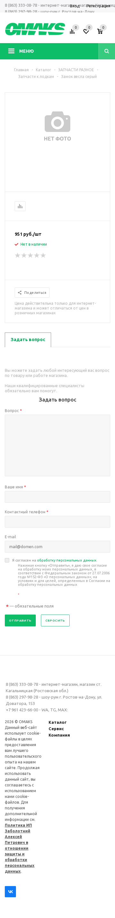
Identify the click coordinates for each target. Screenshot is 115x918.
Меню (26, 51)
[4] (37, 255)
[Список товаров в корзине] (104, 33)
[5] (43, 255)
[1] (18, 255)
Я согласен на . (61, 577)
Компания (59, 735)
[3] (30, 255)
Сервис (56, 728)
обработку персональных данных (66, 560)
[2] (24, 255)
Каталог (58, 722)
